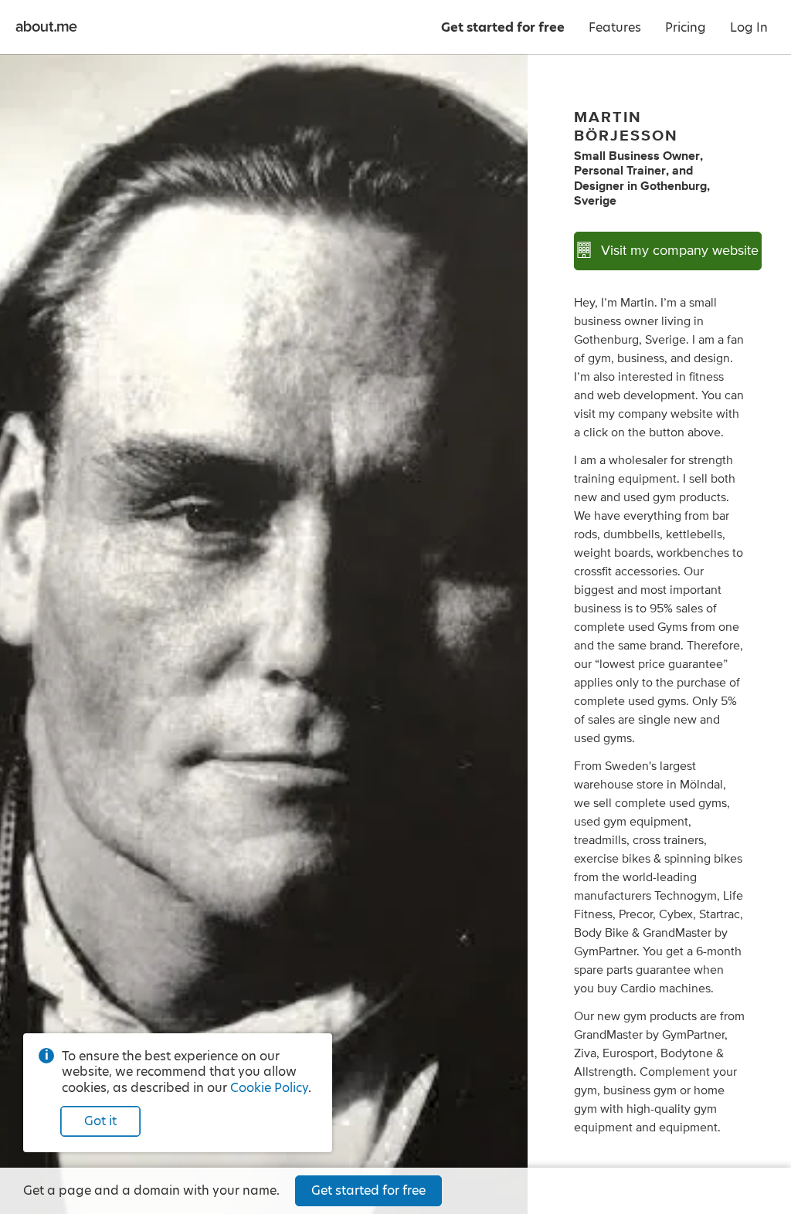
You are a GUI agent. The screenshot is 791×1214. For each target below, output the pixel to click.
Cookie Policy (269, 1088)
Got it (100, 1121)
